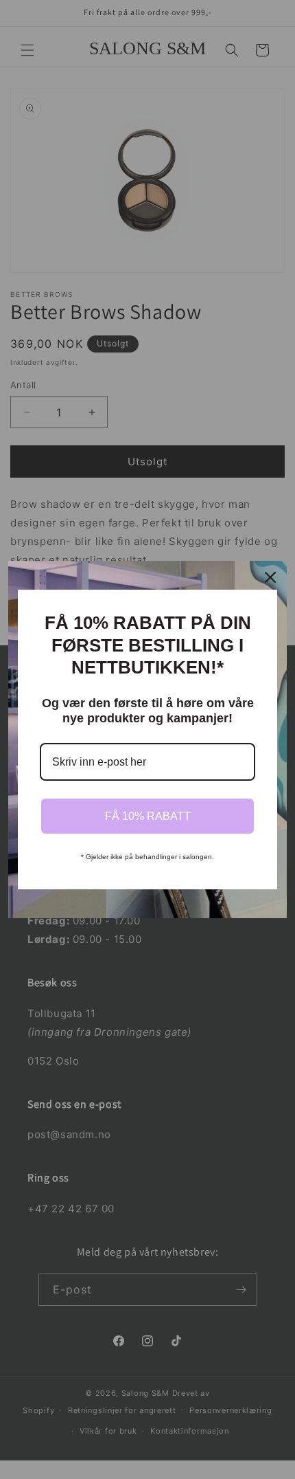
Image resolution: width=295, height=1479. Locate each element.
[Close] (270, 577)
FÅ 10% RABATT (148, 816)
